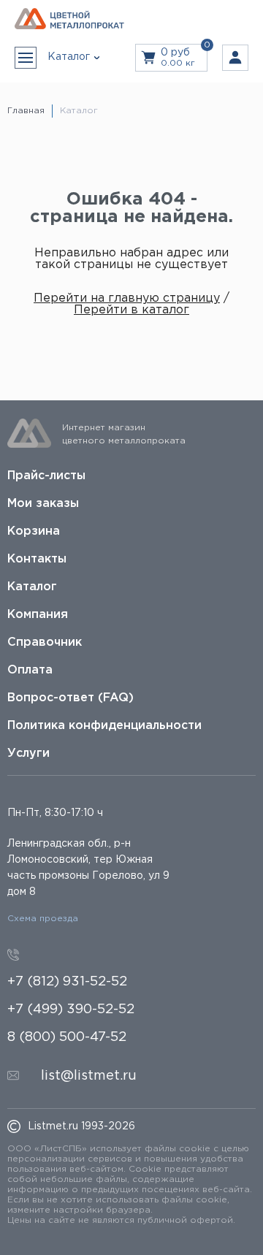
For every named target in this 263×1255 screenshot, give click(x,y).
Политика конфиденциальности (104, 725)
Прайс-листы (46, 475)
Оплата (30, 670)
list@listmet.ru (89, 1076)
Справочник (44, 642)
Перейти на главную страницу (127, 298)
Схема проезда (42, 919)
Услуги (28, 753)
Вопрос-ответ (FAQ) (70, 698)
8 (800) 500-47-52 (66, 1037)
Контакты (36, 559)
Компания (37, 614)
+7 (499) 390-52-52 (70, 1009)
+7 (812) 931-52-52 (67, 982)
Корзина (33, 531)
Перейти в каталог (131, 310)
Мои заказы (43, 503)
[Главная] (69, 19)
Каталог (32, 586)
